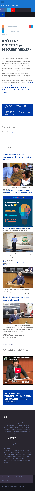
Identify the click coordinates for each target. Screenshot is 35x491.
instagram (6, 10)
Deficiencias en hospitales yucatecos (14, 458)
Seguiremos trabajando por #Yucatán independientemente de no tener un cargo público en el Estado (17, 157)
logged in (13, 132)
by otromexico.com (19, 486)
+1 (31, 37)
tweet (30, 34)
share (30, 31)
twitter (10, 10)
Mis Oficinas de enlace (14, 2)
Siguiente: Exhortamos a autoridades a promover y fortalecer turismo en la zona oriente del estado (16, 113)
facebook (2, 10)
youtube (13, 10)
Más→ (15, 434)
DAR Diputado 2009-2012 (10, 6)
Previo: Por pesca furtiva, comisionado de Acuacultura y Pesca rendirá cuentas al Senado (16, 107)
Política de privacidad (7, 486)
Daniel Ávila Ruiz (12, 26)
